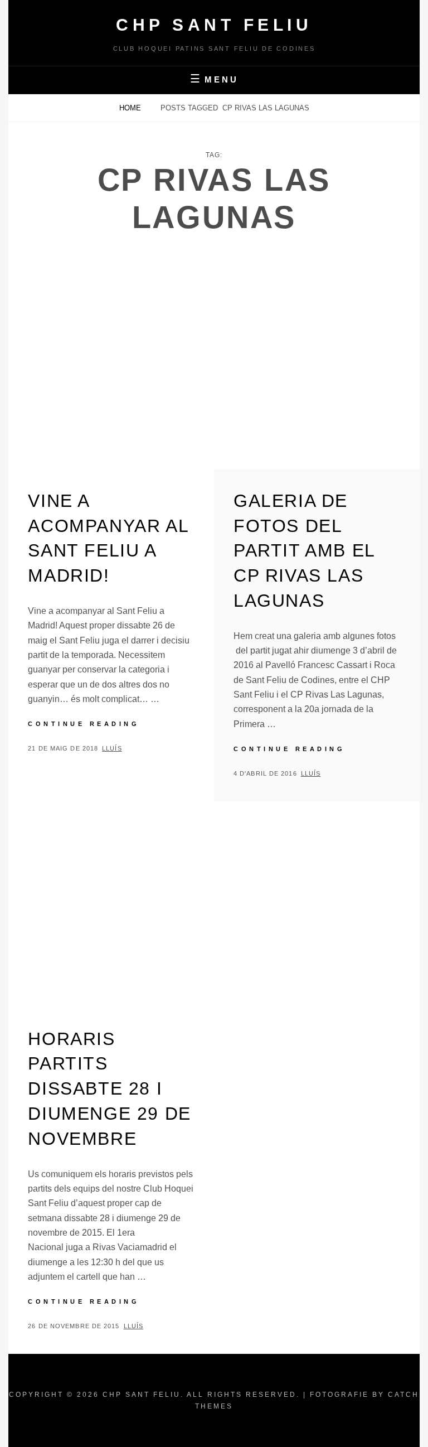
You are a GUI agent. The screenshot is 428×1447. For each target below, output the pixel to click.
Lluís (112, 748)
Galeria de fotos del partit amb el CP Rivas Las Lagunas (304, 551)
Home (131, 108)
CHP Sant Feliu (214, 25)
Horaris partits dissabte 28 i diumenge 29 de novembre (109, 1089)
